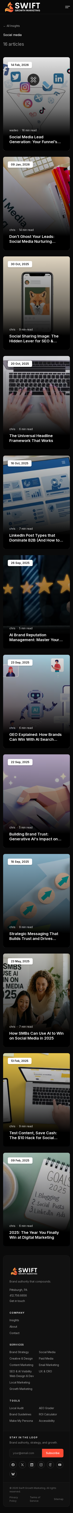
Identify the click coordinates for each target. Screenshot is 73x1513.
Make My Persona (21, 1420)
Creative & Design (21, 1358)
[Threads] (50, 1464)
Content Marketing (21, 1365)
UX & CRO (45, 1371)
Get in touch (17, 1301)
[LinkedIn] (31, 1464)
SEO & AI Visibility (21, 1371)
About (13, 1326)
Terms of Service (35, 1499)
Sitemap (58, 1499)
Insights (14, 1320)
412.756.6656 (18, 1295)
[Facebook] (13, 1464)
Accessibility (47, 1420)
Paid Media (46, 1358)
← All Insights (11, 25)
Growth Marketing (21, 1388)
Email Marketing (49, 1365)
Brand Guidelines (20, 1414)
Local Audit (17, 1408)
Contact (14, 1333)
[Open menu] (67, 7)
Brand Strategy (19, 1352)
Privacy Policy (14, 1499)
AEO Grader (46, 1408)
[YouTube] (59, 1464)
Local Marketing (20, 1382)
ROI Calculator (48, 1414)
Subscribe (53, 1453)
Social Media (47, 1352)
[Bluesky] (13, 1474)
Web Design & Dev (22, 1376)
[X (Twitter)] (22, 1464)
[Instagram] (41, 1464)
